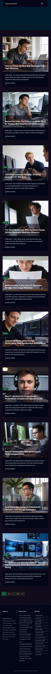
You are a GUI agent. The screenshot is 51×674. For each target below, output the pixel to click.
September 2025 (40, 646)
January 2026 (39, 635)
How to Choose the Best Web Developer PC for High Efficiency (26, 618)
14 (18, 593)
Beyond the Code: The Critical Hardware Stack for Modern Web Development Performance (26, 627)
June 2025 (38, 654)
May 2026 (38, 624)
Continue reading (10, 83)
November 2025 (40, 640)
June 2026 (38, 621)
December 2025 (40, 638)
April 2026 (38, 626)
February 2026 (39, 632)
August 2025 (39, 649)
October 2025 (39, 643)
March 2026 (38, 629)
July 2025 (38, 652)
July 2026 (38, 618)
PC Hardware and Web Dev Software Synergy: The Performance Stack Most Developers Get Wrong (25, 564)
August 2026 (39, 615)
